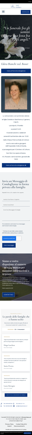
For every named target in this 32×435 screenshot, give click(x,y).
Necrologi (14, 48)
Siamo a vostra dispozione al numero (14, 262)
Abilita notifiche (27, 433)
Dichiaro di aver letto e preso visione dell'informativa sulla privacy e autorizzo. (13, 232)
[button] (3, 12)
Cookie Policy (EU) (21, 424)
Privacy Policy (9, 424)
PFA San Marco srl (26, 417)
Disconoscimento (19, 426)
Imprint (9, 426)
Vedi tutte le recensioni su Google (16, 395)
